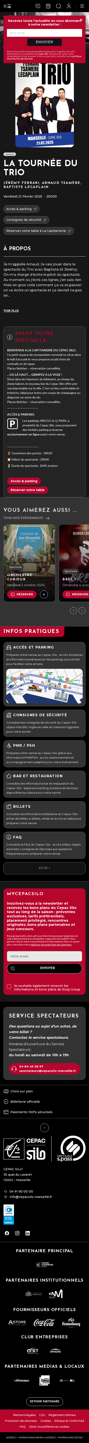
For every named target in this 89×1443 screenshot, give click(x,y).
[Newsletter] (37, 6)
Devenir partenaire (44, 1401)
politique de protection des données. (51, 944)
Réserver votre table (27, 490)
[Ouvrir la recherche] (58, 6)
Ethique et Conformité (69, 1420)
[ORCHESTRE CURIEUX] (29, 563)
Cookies (45, 1420)
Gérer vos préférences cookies (49, 1426)
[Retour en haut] (44, 1128)
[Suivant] (82, 610)
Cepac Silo (43, 53)
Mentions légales (24, 1415)
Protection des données (21, 1420)
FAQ (22, 1426)
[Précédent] (73, 610)
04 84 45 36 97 (31, 1066)
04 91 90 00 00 (21, 1191)
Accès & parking (24, 481)
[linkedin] (27, 1233)
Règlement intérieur (62, 1415)
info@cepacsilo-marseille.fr (31, 1197)
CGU (42, 1415)
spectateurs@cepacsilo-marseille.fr (47, 1070)
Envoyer (44, 42)
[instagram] (17, 1233)
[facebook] (6, 1233)
